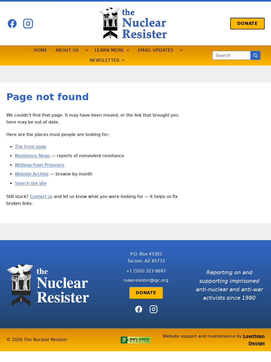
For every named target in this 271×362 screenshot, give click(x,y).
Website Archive (32, 173)
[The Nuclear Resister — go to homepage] (135, 23)
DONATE (247, 23)
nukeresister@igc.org (146, 280)
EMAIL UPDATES (155, 50)
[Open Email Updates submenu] (181, 50)
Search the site (31, 183)
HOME (40, 50)
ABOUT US (67, 50)
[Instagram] (28, 23)
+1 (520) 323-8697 (146, 270)
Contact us (41, 196)
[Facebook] (12, 23)
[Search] (255, 55)
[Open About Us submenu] (87, 50)
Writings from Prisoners (39, 164)
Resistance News (32, 155)
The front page (30, 146)
